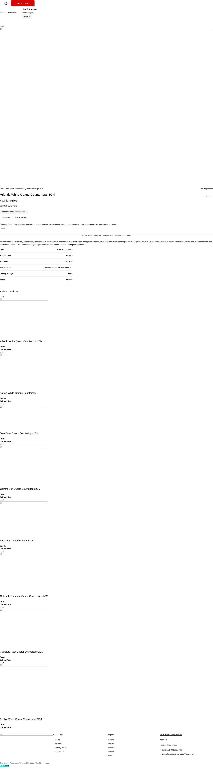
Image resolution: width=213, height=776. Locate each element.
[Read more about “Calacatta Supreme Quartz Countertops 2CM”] (3, 591)
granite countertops (87, 224)
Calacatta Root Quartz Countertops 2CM (21, 651)
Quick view (9, 337)
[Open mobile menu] (20, 13)
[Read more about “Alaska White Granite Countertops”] (3, 388)
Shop (7, 189)
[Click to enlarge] (6, 183)
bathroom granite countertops (29, 224)
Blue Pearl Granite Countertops (17, 540)
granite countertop (72, 224)
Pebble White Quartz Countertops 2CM (21, 719)
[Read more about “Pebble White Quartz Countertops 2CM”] (3, 715)
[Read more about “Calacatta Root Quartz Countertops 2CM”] (3, 647)
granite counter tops (56, 224)
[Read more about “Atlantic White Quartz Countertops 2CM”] (3, 337)
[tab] (87, 236)
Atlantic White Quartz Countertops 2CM (21, 341)
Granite (209, 196)
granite (45, 224)
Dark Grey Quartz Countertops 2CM (19, 433)
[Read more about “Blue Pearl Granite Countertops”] (3, 536)
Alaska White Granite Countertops (18, 393)
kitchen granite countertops (106, 224)
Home (2, 189)
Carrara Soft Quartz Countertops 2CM (20, 488)
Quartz (11, 189)
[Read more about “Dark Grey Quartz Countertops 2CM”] (3, 429)
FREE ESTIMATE (23, 3)
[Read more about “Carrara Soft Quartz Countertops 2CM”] (3, 484)
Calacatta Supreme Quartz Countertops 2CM (24, 596)
